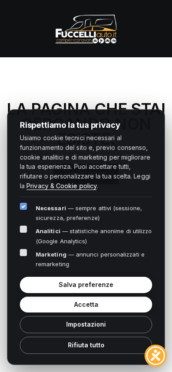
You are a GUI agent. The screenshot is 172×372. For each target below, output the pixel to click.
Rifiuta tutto (86, 345)
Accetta (86, 304)
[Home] (86, 27)
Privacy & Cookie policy (61, 186)
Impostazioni (86, 324)
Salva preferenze (86, 284)
